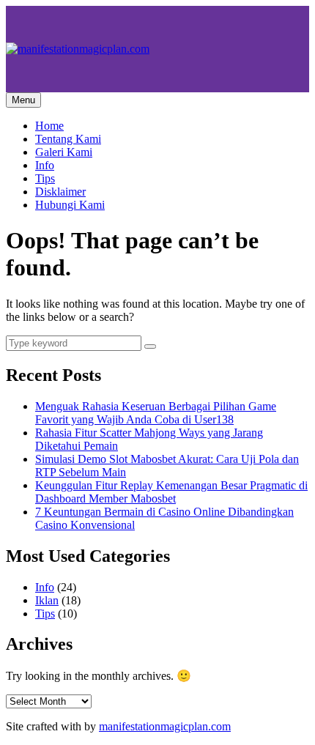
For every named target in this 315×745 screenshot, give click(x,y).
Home (49, 125)
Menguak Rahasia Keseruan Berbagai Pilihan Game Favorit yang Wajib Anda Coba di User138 (155, 413)
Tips (45, 178)
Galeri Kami (63, 152)
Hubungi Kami (70, 205)
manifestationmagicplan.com (165, 726)
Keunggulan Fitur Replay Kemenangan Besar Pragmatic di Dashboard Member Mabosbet (171, 492)
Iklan (47, 600)
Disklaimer (60, 191)
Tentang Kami (68, 139)
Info (44, 165)
